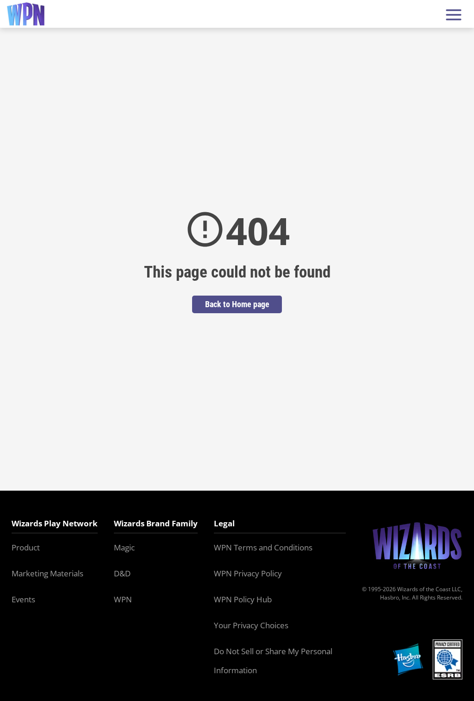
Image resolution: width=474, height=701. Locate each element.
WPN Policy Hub (243, 599)
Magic (124, 547)
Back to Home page (237, 304)
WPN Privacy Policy (248, 573)
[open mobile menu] (453, 14)
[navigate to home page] (25, 14)
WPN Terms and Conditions (263, 547)
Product (26, 547)
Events (23, 599)
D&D (122, 573)
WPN (123, 599)
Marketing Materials (47, 573)
